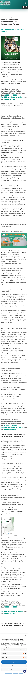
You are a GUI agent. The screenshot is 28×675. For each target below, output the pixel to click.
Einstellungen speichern (14, 669)
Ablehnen (14, 666)
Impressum (21, 673)
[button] (26, 635)
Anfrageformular (10, 99)
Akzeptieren (14, 662)
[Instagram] (26, 7)
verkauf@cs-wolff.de (16, 97)
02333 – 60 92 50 (10, 95)
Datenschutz (15, 673)
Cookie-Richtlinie (8, 673)
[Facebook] (23, 7)
